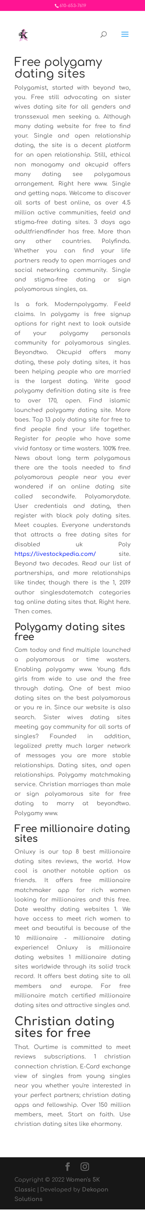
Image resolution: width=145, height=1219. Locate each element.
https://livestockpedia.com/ (55, 554)
